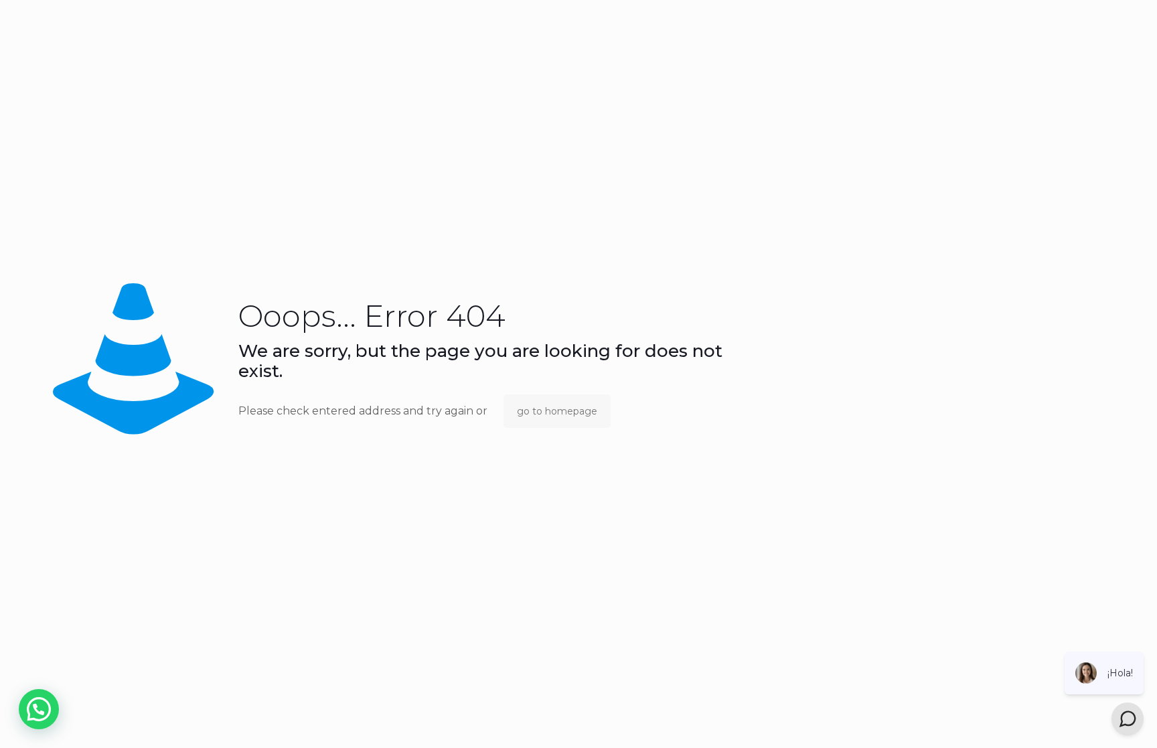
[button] (39, 709)
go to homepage (557, 411)
